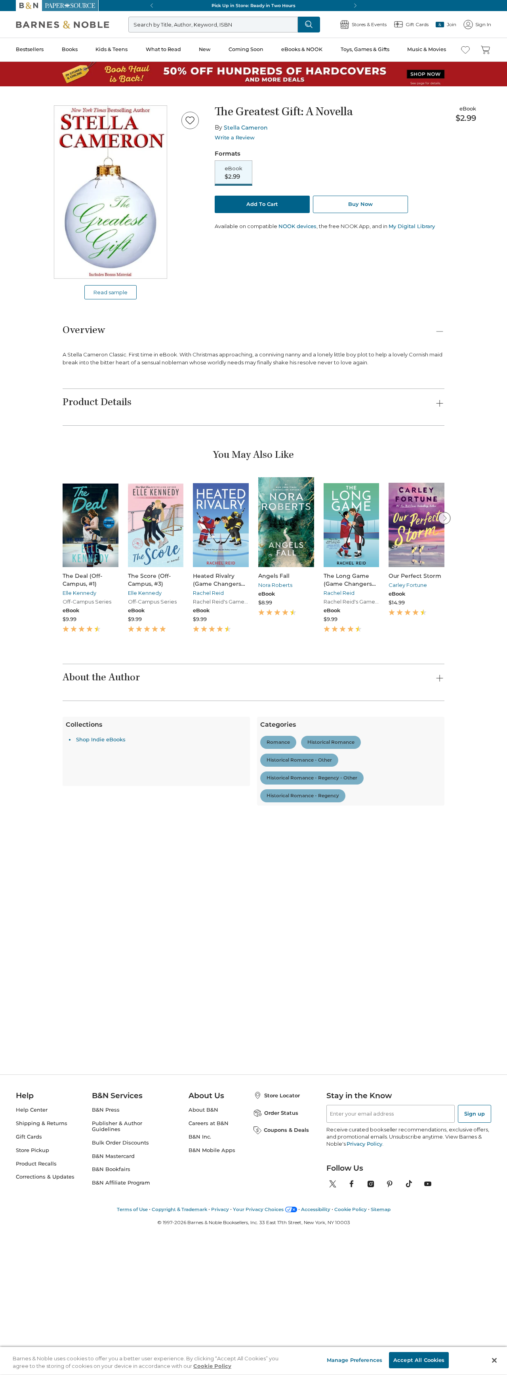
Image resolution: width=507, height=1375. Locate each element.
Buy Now (360, 204)
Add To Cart (262, 204)
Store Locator (282, 1228)
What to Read (163, 49)
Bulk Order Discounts (120, 1276)
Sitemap (381, 1342)
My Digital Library (412, 226)
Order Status (281, 1246)
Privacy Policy (364, 1277)
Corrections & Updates (45, 1310)
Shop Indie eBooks (101, 1125)
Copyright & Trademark (179, 1342)
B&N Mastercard (113, 1289)
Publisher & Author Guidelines (117, 1259)
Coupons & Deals (286, 1263)
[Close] (494, 1360)
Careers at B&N (209, 1256)
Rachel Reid (208, 593)
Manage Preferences (354, 1360)
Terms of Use (132, 1342)
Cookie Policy (350, 1342)
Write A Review (379, 798)
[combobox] (170, 884)
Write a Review (235, 138)
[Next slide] (444, 518)
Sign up (474, 1247)
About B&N (203, 1243)
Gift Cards (29, 1270)
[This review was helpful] (422, 974)
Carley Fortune (408, 585)
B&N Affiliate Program (121, 1316)
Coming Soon (246, 49)
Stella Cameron (246, 127)
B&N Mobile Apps (212, 1283)
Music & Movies (426, 49)
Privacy (220, 1342)
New (204, 49)
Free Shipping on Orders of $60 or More (253, 5)
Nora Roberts (275, 585)
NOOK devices (297, 226)
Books (70, 49)
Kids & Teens (111, 49)
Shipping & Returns (41, 1256)
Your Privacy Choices (258, 1342)
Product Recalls (36, 1297)
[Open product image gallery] (110, 192)
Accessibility (315, 1342)
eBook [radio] (233, 172)
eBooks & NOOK (301, 49)
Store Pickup (32, 1283)
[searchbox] (90, 884)
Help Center (32, 1243)
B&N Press (106, 1243)
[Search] (309, 24)
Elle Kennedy (79, 593)
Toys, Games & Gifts (365, 49)
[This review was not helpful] (436, 974)
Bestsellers (30, 49)
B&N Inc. (200, 1270)
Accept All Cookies (418, 1360)
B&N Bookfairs (111, 1303)
